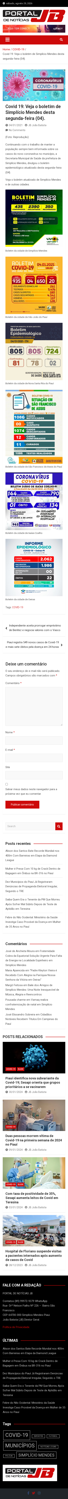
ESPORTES (38, 1436)
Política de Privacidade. (16, 1327)
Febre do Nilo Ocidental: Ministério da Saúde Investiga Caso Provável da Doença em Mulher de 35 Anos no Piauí (33, 922)
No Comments (17, 130)
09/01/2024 (16, 1149)
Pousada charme (15, 999)
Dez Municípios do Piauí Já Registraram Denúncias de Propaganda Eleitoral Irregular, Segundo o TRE (31, 886)
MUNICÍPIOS (20, 1445)
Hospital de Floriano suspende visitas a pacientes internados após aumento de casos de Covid (33, 1255)
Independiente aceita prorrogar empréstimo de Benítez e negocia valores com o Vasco (35, 628)
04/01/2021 (16, 125)
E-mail (10, 750)
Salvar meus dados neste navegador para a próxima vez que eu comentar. (31, 792)
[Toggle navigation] (7, 39)
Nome (10, 732)
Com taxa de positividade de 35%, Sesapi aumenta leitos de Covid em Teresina (31, 1198)
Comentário (13, 683)
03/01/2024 (16, 1207)
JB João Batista (37, 125)
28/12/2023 (16, 1265)
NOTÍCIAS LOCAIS (48, 1447)
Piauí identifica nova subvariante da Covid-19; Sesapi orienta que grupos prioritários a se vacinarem (32, 1082)
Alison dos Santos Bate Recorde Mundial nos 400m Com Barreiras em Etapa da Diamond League (32, 855)
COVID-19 (17, 607)
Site (7, 767)
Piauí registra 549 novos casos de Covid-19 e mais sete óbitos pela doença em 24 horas (32, 645)
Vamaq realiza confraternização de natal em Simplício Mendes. (28, 1004)
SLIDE (20, 1069)
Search (59, 826)
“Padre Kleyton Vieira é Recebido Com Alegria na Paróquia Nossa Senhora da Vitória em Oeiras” (31, 975)
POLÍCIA (9, 1456)
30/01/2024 (16, 1092)
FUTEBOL (53, 1436)
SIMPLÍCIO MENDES (36, 1455)
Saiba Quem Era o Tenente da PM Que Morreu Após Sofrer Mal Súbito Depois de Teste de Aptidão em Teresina (32, 904)
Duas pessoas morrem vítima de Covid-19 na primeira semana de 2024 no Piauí (33, 1140)
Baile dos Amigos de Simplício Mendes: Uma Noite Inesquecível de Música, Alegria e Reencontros (32, 990)
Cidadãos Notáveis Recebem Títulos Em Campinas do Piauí (31, 1019)
